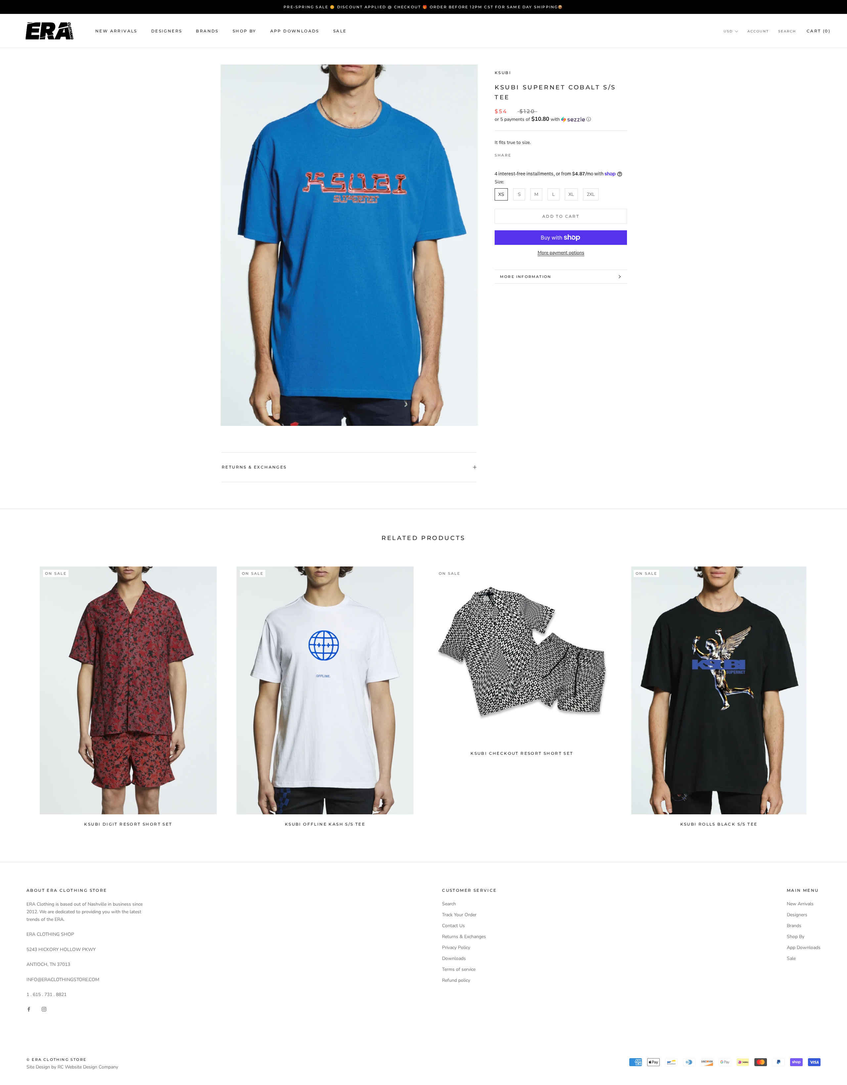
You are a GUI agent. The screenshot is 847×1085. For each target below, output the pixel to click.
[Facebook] (517, 154)
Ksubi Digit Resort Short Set (128, 824)
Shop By (244, 30)
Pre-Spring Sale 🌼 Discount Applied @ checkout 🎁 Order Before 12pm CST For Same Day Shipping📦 (423, 7)
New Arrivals (116, 30)
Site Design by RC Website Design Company (72, 1067)
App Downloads (294, 30)
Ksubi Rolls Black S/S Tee (719, 824)
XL (571, 194)
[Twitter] (526, 154)
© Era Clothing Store (56, 1059)
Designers (166, 30)
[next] (826, 693)
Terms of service (458, 969)
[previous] (20, 693)
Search (787, 31)
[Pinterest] (535, 154)
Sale (340, 30)
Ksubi (503, 72)
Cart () (818, 30)
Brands (207, 30)
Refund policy (456, 980)
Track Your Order (459, 915)
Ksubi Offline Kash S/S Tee (325, 824)
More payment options (561, 252)
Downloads (454, 958)
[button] (561, 119)
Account (758, 31)
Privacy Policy (456, 947)
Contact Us (453, 926)
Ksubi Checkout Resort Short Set (521, 753)
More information (525, 276)
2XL (591, 194)
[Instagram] (44, 1009)
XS (501, 194)
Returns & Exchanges (254, 467)
